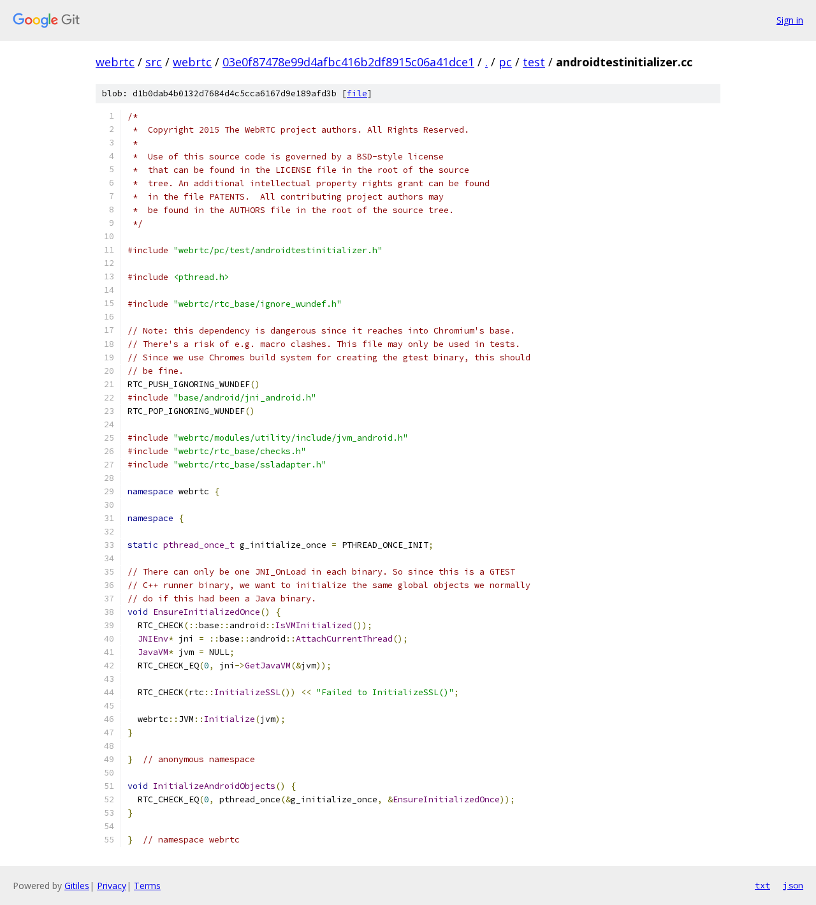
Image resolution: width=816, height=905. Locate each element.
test (534, 62)
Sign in (789, 20)
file (357, 93)
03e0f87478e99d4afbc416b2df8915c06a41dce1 (348, 62)
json (793, 885)
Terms (147, 885)
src (153, 62)
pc (505, 62)
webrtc (115, 62)
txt (762, 885)
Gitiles (76, 885)
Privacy (111, 885)
